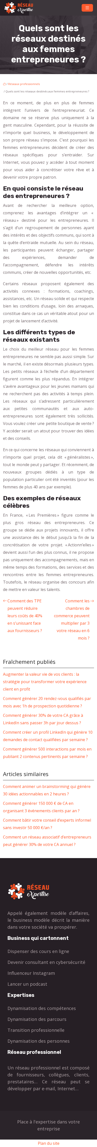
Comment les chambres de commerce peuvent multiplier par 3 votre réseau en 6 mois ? (72, 619)
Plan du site (48, 1143)
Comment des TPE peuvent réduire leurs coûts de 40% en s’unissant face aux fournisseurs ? (24, 615)
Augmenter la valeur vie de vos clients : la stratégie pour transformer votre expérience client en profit (45, 681)
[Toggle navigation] (87, 8)
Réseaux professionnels (24, 84)
